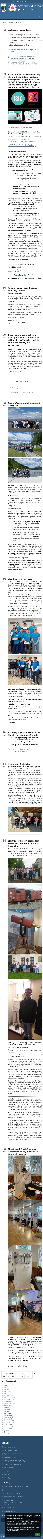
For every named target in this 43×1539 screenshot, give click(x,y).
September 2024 (9, 1427)
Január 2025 (8, 1419)
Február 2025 (8, 1417)
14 (13, 1377)
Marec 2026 (8, 1393)
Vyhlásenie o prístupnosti (12, 1454)
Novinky (19, 23)
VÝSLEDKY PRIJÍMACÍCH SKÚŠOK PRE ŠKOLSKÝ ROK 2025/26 (21, 750)
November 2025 (9, 1399)
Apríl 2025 (7, 1413)
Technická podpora (10, 1450)
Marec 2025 (8, 1415)
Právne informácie (10, 1457)
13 (8, 1377)
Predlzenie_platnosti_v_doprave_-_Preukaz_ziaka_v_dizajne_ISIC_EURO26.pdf (22, 140)
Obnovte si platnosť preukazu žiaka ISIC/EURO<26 (24, 137)
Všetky (6, 1433)
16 (22, 1377)
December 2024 (9, 1421)
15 (17, 1377)
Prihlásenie (21, 2)
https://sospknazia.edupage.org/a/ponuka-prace (25, 51)
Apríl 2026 (7, 1391)
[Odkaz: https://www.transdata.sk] (15, 275)
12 (4, 1377)
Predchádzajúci (10, 1373)
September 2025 (9, 1403)
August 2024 (8, 1429)
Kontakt (7, 1474)
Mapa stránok (9, 1468)
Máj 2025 (7, 1411)
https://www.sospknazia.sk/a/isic (21, 127)
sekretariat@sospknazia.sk (13, 1490)
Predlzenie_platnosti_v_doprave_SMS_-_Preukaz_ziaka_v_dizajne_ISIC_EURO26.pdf (22, 145)
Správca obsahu (9, 1447)
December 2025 (9, 1397)
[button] (14, 1)
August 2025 (8, 1405)
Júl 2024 (6, 1431)
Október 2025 (8, 1401)
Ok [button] (37, 1534)
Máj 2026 (7, 1389)
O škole (6, 1471)
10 (30, 1373)
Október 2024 (8, 1425)
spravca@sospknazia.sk (12, 1493)
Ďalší (27, 1377)
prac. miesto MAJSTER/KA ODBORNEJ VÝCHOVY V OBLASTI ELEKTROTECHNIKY (24, 63)
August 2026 (8, 1385)
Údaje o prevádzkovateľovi (13, 1464)
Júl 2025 (6, 1407)
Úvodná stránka (7, 23)
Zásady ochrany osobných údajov (15, 1461)
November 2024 (9, 1423)
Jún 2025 (7, 1409)
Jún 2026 (7, 1387)
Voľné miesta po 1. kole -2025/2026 (22, 392)
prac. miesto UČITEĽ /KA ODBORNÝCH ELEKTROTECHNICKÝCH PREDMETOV (23, 58)
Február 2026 (8, 1395)
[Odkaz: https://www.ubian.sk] (28, 275)
